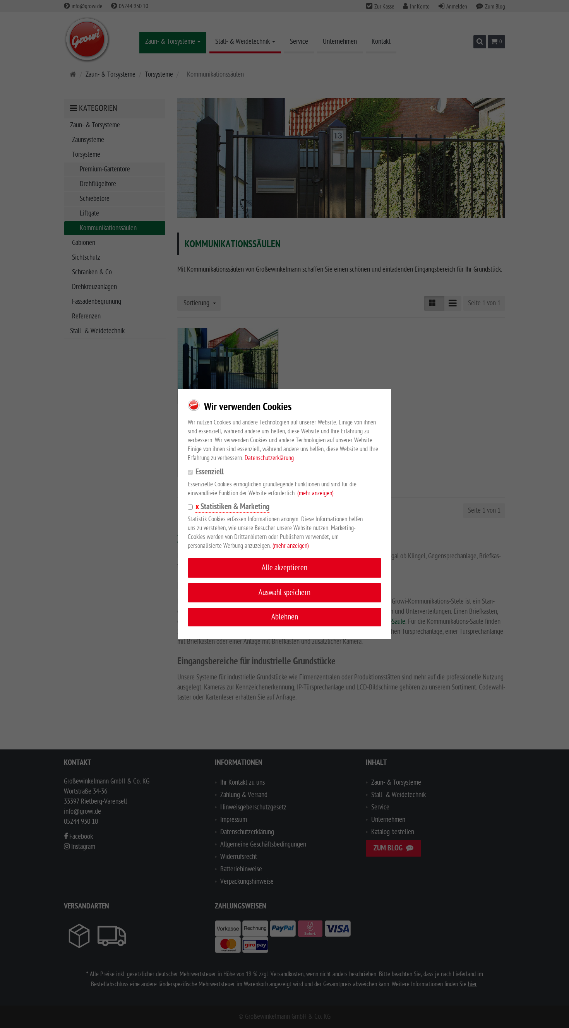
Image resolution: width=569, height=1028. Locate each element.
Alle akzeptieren (284, 567)
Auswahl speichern (284, 592)
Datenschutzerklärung (269, 458)
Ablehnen (284, 616)
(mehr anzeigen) (315, 493)
